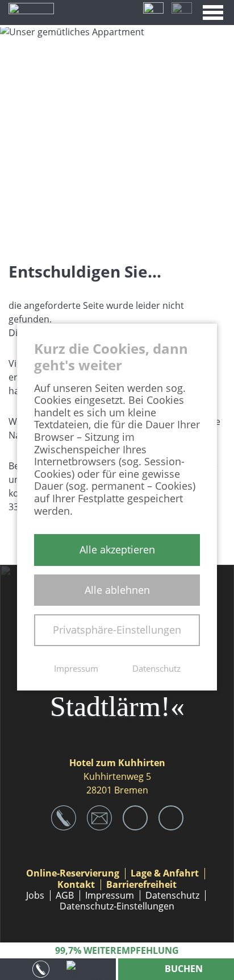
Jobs (35, 895)
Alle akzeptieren (117, 549)
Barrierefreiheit (141, 884)
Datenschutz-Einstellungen (117, 906)
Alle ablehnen (117, 590)
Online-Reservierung (72, 873)
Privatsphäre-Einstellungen (117, 629)
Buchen (182, 968)
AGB (65, 895)
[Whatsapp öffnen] (90, 969)
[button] (212, 12)
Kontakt (76, 884)
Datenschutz (172, 895)
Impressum (109, 895)
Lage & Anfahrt (165, 873)
